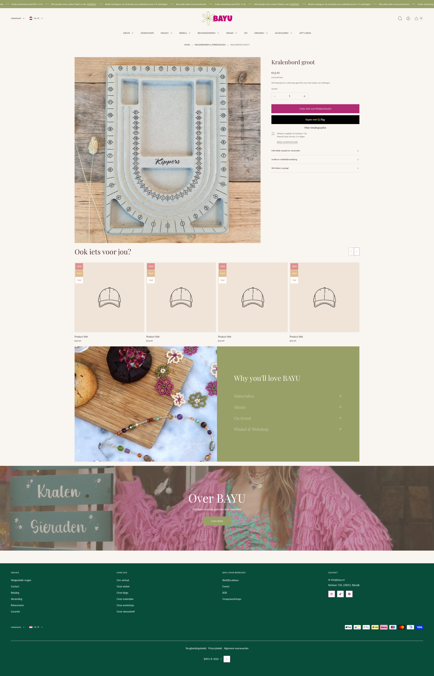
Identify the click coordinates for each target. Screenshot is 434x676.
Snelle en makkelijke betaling (284, 159)
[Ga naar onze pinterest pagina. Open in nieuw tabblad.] (349, 594)
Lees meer (217, 521)
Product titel (81, 336)
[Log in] (408, 18)
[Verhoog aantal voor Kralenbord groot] (304, 96)
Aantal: (274, 89)
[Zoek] (400, 18)
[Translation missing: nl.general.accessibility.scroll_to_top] (226, 659)
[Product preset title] (109, 297)
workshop (34, 4)
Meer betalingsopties (315, 128)
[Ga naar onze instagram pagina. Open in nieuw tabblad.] (331, 594)
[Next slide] (356, 251)
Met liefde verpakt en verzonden (285, 150)
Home (187, 45)
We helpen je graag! (280, 168)
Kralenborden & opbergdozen (210, 45)
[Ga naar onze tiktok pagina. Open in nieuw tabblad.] (340, 594)
